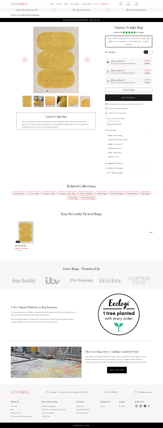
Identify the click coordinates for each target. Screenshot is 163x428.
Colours (59, 4)
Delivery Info (81, 406)
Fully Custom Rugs (82, 413)
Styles (66, 4)
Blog (12, 409)
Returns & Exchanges (49, 406)
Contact (102, 406)
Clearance (104, 4)
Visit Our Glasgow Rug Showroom (22, 416)
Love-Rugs (86, 425)
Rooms (96, 4)
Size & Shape (74, 4)
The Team (14, 406)
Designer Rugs (86, 4)
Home (13, 15)
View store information (114, 124)
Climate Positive (16, 413)
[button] (121, 3)
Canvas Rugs (20, 15)
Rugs (52, 4)
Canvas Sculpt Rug (32, 15)
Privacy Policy (46, 416)
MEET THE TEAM (117, 370)
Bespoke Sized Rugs (83, 409)
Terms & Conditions (48, 413)
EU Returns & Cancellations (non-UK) (54, 409)
